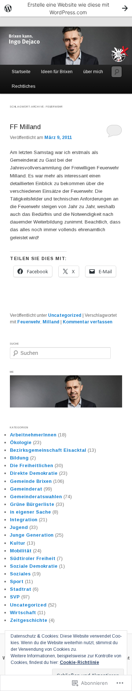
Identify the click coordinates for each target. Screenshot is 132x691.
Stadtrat (20, 589)
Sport (16, 581)
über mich (93, 71)
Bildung (19, 458)
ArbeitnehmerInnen (33, 434)
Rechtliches (23, 86)
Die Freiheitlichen (31, 465)
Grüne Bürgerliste (32, 504)
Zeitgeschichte (28, 620)
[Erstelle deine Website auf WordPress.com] (66, 8)
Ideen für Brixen (57, 71)
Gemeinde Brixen (31, 481)
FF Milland (25, 127)
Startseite (21, 71)
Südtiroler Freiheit (32, 558)
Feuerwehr (28, 321)
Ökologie (21, 442)
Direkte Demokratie (34, 473)
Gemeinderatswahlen (36, 496)
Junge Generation (32, 535)
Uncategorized (64, 315)
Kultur (17, 543)
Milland (51, 321)
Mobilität (21, 550)
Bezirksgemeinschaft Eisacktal (48, 450)
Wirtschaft (23, 612)
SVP (15, 597)
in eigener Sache (30, 512)
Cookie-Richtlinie (79, 662)
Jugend (19, 527)
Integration (23, 519)
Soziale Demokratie (34, 566)
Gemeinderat (26, 489)
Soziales (20, 574)
